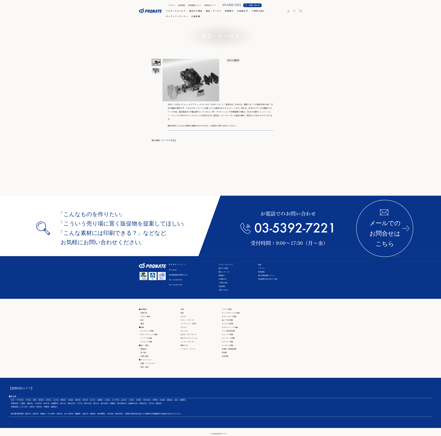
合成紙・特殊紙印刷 (229, 349)
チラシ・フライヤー (187, 320)
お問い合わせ (223, 290)
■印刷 (141, 327)
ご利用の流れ (258, 11)
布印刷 (224, 352)
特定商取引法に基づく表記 (267, 279)
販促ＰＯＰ (184, 345)
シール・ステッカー (187, 341)
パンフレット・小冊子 (188, 323)
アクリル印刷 (226, 309)
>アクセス (171, 5)
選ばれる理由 (195, 11)
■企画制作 (143, 309)
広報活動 (195, 16)
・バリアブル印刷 (145, 338)
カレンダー (184, 331)
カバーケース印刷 (228, 338)
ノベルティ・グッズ (187, 349)
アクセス (261, 268)
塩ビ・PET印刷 (227, 320)
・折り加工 (143, 352)
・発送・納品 (144, 367)
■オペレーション (145, 360)
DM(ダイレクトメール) (188, 338)
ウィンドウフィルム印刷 (230, 313)
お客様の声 (242, 11)
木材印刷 (225, 356)
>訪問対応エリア (209, 5)
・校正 (141, 320)
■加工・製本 (144, 345)
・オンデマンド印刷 (146, 331)
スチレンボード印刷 (229, 316)
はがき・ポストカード (188, 334)
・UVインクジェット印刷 (148, 334)
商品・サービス (213, 11)
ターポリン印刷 (227, 345)
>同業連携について (194, 5)
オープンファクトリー (177, 16)
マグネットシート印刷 (230, 327)
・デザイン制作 (144, 316)
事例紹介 (229, 11)
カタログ (183, 327)
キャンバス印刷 (227, 334)
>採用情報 (181, 5)
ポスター (183, 316)
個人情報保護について (266, 275)
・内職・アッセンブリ (147, 363)
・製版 (141, 323)
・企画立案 (143, 313)
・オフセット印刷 (145, 341)
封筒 (182, 313)
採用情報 (261, 272)
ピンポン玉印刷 (227, 323)
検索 (259, 264)
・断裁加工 (143, 349)
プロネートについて (176, 11)
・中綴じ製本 (144, 356)
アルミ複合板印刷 (228, 331)
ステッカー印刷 (227, 341)
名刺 (182, 309)
